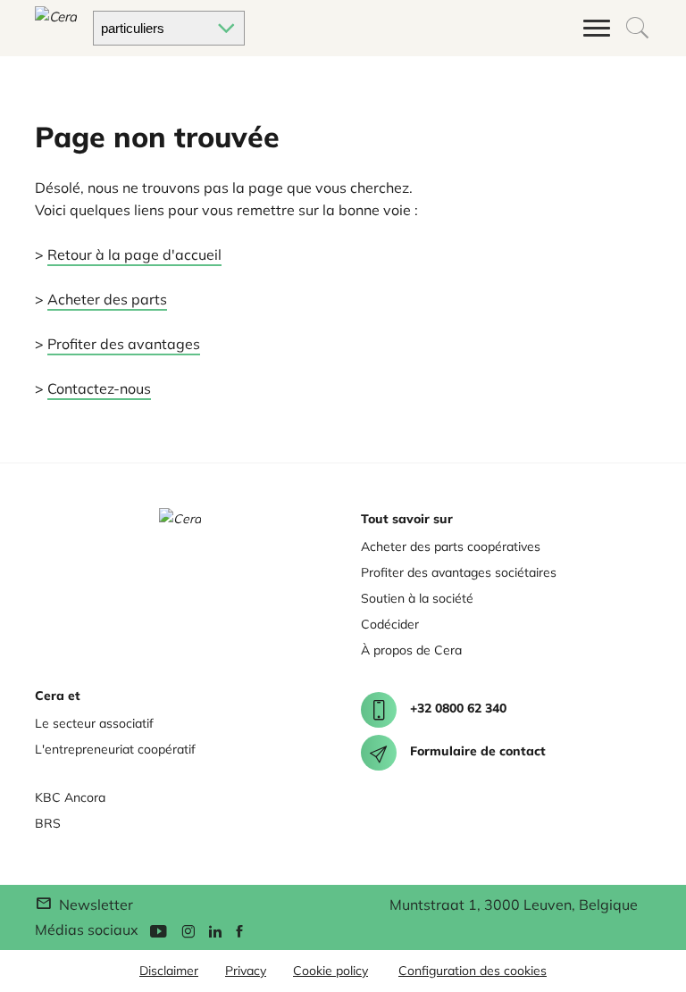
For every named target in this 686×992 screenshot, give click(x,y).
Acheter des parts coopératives (450, 546)
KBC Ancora (70, 797)
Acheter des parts (107, 299)
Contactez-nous (99, 388)
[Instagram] (188, 930)
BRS (48, 823)
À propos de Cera (411, 650)
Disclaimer (168, 971)
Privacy (245, 971)
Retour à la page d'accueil (134, 254)
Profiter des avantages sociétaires (458, 572)
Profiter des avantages (123, 344)
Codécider (390, 624)
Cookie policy (330, 971)
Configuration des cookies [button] (472, 971)
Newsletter (93, 904)
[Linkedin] (215, 930)
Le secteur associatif (94, 723)
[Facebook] (239, 930)
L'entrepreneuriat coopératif (115, 749)
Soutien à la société (417, 598)
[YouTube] (158, 930)
